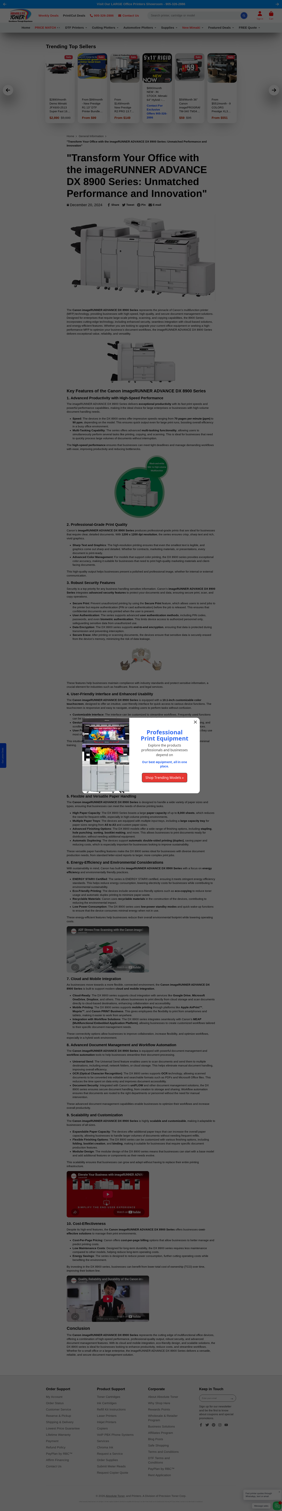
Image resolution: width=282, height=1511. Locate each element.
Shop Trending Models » (164, 777)
